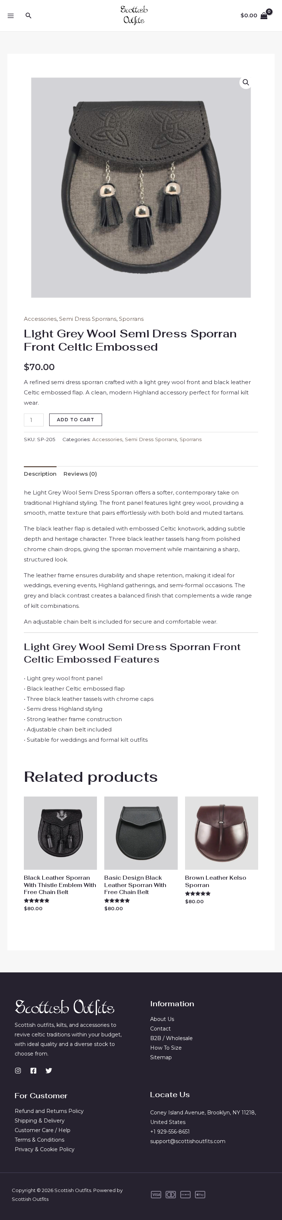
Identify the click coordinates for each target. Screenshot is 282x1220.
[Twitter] (49, 1070)
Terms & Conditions (39, 1139)
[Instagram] (18, 1070)
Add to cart (75, 419)
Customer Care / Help (42, 1130)
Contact (160, 1028)
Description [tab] (40, 473)
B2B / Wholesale (171, 1038)
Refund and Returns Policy (49, 1111)
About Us (162, 1019)
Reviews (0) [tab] (80, 473)
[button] (28, 16)
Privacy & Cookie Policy (45, 1149)
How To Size (166, 1048)
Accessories (40, 318)
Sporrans (131, 318)
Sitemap (161, 1057)
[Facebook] (33, 1070)
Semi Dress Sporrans (87, 318)
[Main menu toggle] (10, 15)
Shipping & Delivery (40, 1120)
